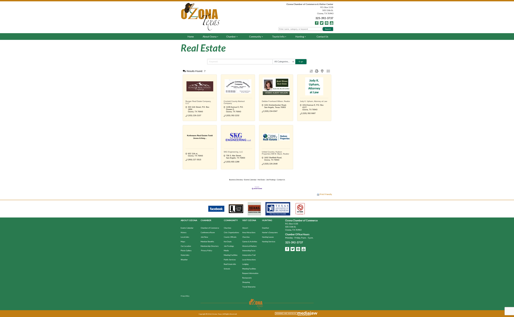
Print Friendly (325, 194)
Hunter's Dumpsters (270, 232)
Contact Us (322, 36)
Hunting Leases (268, 237)
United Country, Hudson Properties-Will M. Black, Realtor (275, 153)
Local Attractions (249, 260)
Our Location (186, 246)
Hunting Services (268, 241)
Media (226, 250)
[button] (184, 71)
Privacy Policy (206, 250)
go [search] (302, 61)
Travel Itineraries (249, 287)
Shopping (246, 282)
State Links (185, 255)
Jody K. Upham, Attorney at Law (313, 101)
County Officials (230, 237)
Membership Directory (210, 246)
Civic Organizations (231, 232)
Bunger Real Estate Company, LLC (198, 102)
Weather (184, 260)
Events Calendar (250, 180)
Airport (245, 228)
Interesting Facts (248, 250)
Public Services (230, 260)
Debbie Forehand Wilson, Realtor (276, 101)
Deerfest (265, 228)
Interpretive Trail (249, 255)
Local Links (185, 237)
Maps (183, 241)
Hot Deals (261, 180)
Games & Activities (249, 241)
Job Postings (271, 180)
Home (190, 36)
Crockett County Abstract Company (234, 102)
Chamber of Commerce (210, 228)
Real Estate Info (230, 264)
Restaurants (247, 278)
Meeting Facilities (230, 255)
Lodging (245, 264)
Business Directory (236, 180)
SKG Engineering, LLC (233, 152)
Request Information (250, 273)
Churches (227, 228)
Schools (227, 269)
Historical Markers (249, 246)
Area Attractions (248, 232)
